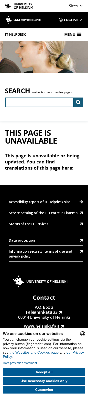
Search (17, 91)
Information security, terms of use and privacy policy (40, 254)
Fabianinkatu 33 (42, 312)
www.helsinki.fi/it (41, 326)
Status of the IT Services (28, 224)
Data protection (22, 240)
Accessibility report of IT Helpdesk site (39, 201)
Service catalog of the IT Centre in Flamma (43, 212)
